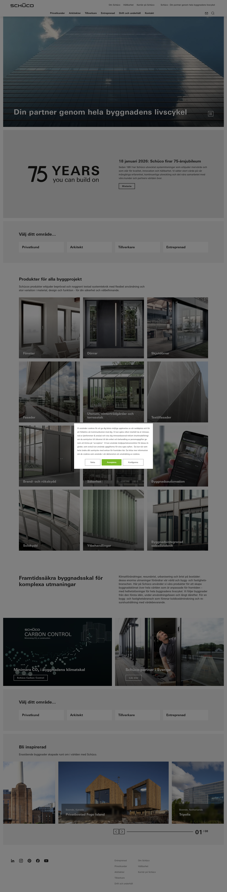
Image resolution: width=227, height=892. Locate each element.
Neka (92, 462)
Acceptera (111, 462)
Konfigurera (133, 462)
